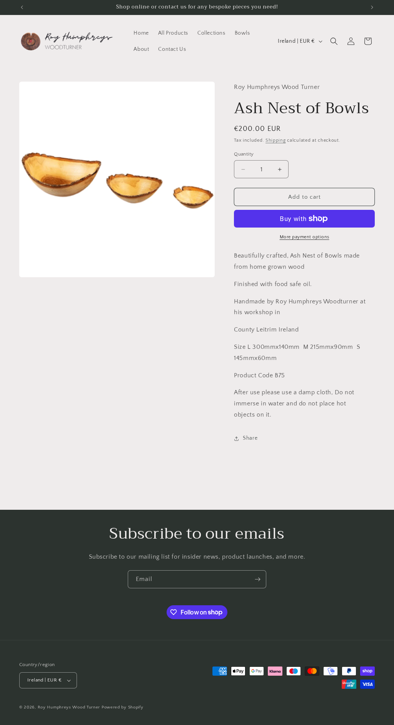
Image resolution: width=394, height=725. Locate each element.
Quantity (244, 154)
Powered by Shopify (123, 707)
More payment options (304, 236)
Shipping (275, 140)
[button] (334, 41)
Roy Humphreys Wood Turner (69, 707)
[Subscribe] (257, 579)
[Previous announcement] (21, 7)
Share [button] (250, 438)
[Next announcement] (372, 7)
